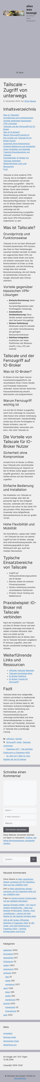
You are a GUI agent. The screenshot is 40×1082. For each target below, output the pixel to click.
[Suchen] (33, 859)
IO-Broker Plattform (17, 676)
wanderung (10, 1000)
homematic (10, 1007)
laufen (8, 996)
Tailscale (26, 742)
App (7, 977)
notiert (6, 965)
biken (7, 992)
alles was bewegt (31, 9)
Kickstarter (8, 961)
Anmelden (7, 1033)
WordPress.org (9, 1045)
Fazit (5, 169)
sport (5, 988)
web (5, 1015)
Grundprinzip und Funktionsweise (18, 118)
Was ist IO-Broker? (11, 132)
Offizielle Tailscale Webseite (21, 670)
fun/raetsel (8, 954)
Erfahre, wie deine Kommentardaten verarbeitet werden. (19, 841)
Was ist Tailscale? (11, 115)
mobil (19, 742)
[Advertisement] (20, 48)
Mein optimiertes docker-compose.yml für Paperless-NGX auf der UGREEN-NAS (19, 882)
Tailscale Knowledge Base (20, 673)
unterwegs (8, 746)
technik (18, 739)
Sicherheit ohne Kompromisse (16, 144)
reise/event (8, 969)
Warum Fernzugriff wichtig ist (16, 135)
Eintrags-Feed (9, 1037)
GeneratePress (20, 1078)
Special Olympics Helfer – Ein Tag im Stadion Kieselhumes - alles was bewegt (19, 908)
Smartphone (10, 1011)
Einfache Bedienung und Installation (19, 146)
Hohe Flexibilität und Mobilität (16, 149)
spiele (7, 981)
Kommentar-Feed (11, 1041)
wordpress (10, 984)
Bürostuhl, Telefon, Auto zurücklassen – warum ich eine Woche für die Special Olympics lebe (19, 913)
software (10, 739)
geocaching (8, 958)
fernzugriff (10, 742)
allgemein (7, 950)
